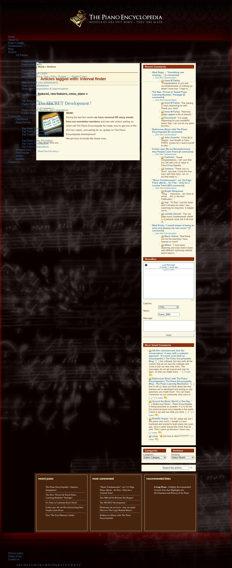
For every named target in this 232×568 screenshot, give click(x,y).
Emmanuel (170, 118)
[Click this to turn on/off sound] (146, 265)
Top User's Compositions (35, 134)
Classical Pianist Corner (34, 73)
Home (11, 36)
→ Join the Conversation (164, 100)
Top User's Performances (35, 131)
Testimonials (15, 45)
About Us (13, 39)
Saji (167, 202)
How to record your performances (40, 82)
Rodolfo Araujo (160, 419)
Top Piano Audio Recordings (37, 140)
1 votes (160, 398)
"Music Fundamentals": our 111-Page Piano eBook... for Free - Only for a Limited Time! (117, 490)
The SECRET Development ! (64, 103)
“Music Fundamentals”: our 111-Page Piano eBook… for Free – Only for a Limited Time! (171, 183)
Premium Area (23, 149)
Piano (81, 94)
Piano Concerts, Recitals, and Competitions (45, 110)
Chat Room (22, 119)
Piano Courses (16, 42)
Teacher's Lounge (31, 94)
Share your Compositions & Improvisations (45, 88)
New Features (58, 94)
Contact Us (14, 161)
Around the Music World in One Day (171, 401)
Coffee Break (29, 113)
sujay (155, 436)
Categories (148, 454)
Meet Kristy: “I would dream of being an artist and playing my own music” (173, 226)
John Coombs (172, 137)
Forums (12, 52)
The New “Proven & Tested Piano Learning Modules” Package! (169, 93)
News (72, 94)
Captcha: (147, 303)
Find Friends (22, 152)
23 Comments (45, 108)
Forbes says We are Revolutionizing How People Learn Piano (171, 150)
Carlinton (169, 157)
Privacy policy (16, 553)
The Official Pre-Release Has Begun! (116, 497)
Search (19, 155)
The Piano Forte (30, 100)
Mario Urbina (171, 236)
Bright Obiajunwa (174, 191)
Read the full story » (48, 151)
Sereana (169, 168)
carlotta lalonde (173, 214)
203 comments (175, 185)
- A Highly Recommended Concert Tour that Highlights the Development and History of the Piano (172, 490)
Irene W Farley (172, 103)
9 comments (174, 132)
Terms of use (15, 556)
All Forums (22, 55)
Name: (146, 310)
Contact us (14, 559)
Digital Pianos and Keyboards (38, 103)
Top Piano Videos (31, 128)
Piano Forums (23, 122)
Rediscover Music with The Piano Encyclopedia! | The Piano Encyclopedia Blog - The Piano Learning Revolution (170, 381)
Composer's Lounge (32, 61)
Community (14, 116)
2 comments (186, 151)
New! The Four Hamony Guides (60, 515)
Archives (175, 454)
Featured (43, 94)
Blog (10, 49)
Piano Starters (29, 70)
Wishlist (20, 158)
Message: (148, 318)
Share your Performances (35, 85)
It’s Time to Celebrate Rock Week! (61, 502)
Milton (168, 245)
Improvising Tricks (32, 64)
